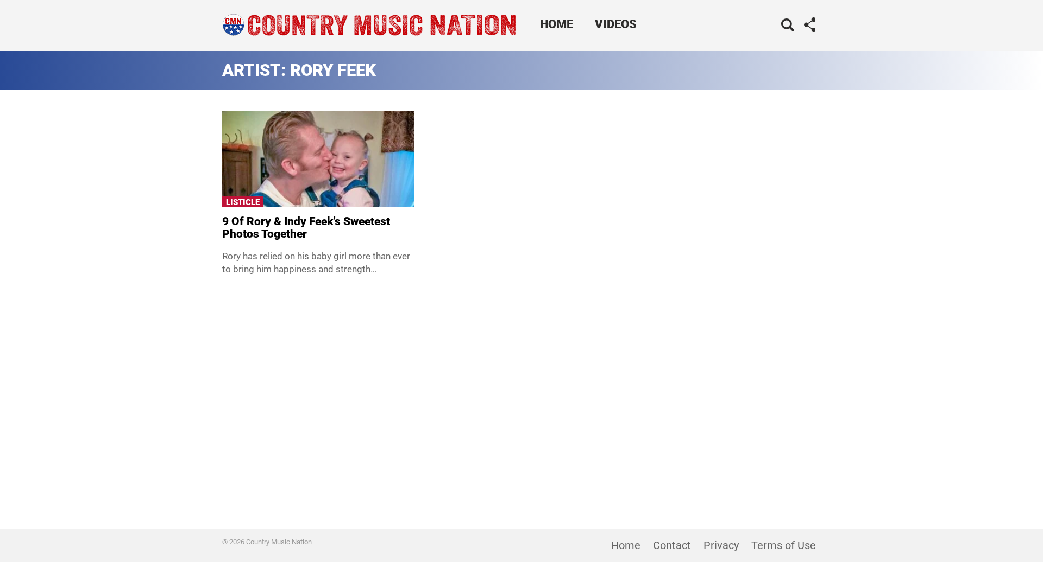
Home (556, 24)
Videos (616, 24)
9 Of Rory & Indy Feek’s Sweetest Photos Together (306, 227)
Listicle (243, 202)
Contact (672, 545)
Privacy (721, 545)
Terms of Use (783, 545)
